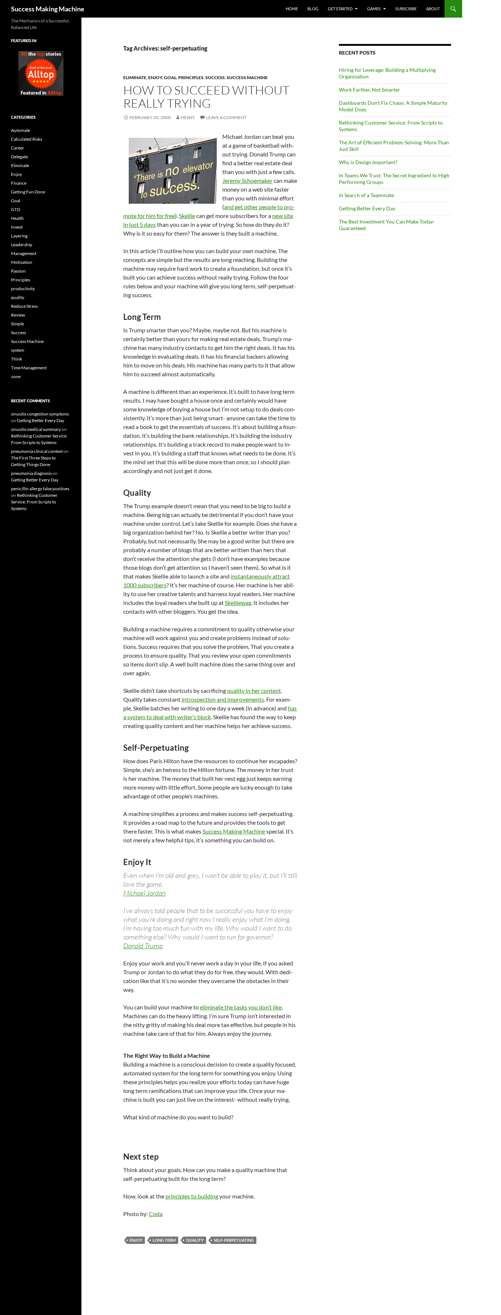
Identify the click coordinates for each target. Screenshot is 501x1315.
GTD (15, 209)
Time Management (29, 367)
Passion (18, 271)
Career (17, 148)
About (433, 8)
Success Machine (247, 77)
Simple (17, 323)
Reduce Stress (24, 306)
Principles (191, 77)
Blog (312, 8)
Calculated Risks (26, 139)
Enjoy (155, 77)
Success (215, 77)
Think (16, 359)
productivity (23, 288)
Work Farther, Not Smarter (369, 89)
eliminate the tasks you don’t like (241, 1007)
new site (282, 215)
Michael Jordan (144, 893)
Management (23, 253)
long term (164, 1240)
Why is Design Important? (368, 162)
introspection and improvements (223, 699)
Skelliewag (238, 602)
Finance (18, 183)
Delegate (19, 156)
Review (18, 315)
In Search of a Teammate (366, 195)
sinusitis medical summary (36, 429)
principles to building (191, 1196)
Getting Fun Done (28, 192)
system (17, 350)
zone (16, 376)
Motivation (21, 262)
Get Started (340, 8)
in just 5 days (139, 224)
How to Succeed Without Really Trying (206, 96)
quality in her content (254, 690)
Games (374, 8)
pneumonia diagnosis (31, 473)
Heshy (188, 117)
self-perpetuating (234, 1240)
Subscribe (406, 8)
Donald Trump (143, 945)
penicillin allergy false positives (40, 488)
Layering (19, 236)
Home (292, 8)
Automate (20, 130)
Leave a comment (226, 117)
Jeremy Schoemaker (247, 180)
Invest (17, 227)
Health (17, 218)
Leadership (21, 244)
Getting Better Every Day (367, 208)
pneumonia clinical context (37, 451)
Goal (170, 77)
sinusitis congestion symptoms (40, 414)
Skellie (187, 215)
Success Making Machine (47, 9)
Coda (155, 1213)
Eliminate (134, 77)
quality (195, 1240)
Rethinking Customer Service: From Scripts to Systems (34, 501)
